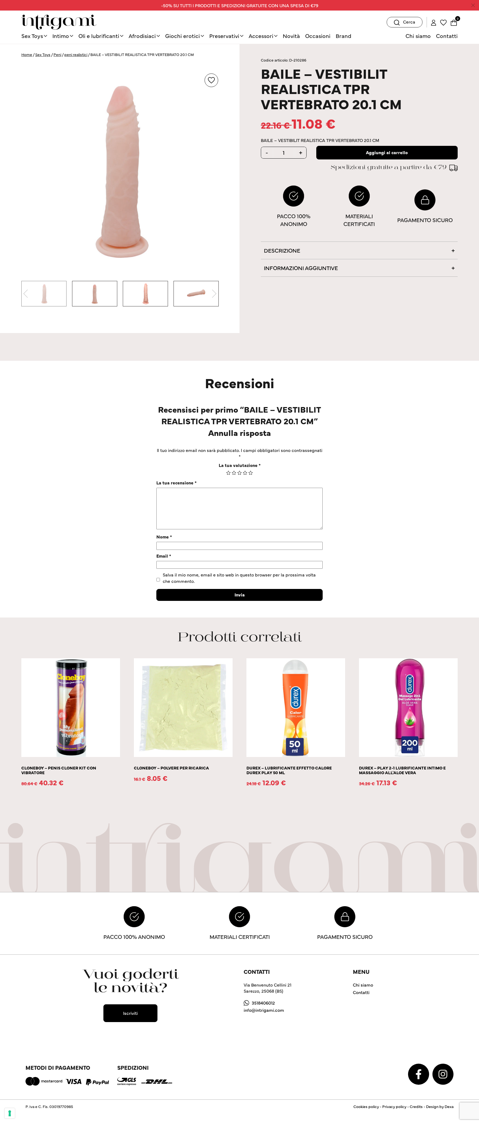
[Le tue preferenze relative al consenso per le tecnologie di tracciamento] (9, 1113)
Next (214, 293)
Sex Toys (32, 35)
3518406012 (263, 1003)
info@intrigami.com (264, 1010)
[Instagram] (442, 1073)
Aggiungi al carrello (387, 152)
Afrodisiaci (142, 35)
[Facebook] (419, 1073)
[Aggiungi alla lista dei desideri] (211, 80)
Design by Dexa (439, 1106)
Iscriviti (130, 1013)
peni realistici (75, 54)
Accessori (261, 35)
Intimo (60, 35)
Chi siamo (418, 35)
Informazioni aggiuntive (301, 267)
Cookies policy (366, 1106)
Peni (57, 54)
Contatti (447, 35)
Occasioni (317, 35)
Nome (164, 536)
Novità (291, 35)
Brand (343, 35)
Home (26, 54)
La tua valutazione (240, 465)
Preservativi (224, 35)
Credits (416, 1106)
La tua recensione (176, 482)
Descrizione (282, 250)
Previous (25, 293)
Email (163, 556)
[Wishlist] (443, 22)
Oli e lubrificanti (98, 35)
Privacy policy (394, 1106)
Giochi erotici (182, 35)
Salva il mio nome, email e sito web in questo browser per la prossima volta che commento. (239, 577)
